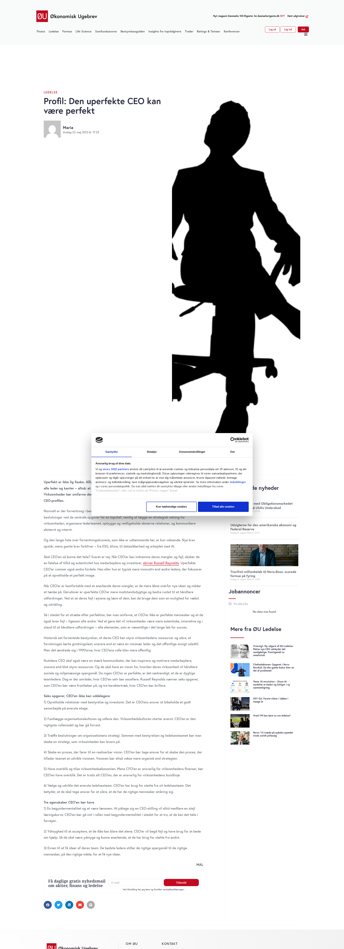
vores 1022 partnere (116, 469)
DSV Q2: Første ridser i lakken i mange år (270, 700)
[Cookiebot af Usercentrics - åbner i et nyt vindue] (233, 440)
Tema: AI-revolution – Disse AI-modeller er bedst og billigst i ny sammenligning (271, 684)
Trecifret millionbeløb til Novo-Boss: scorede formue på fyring (263, 574)
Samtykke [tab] (111, 451)
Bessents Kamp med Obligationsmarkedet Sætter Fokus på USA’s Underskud (261, 505)
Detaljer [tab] (152, 451)
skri (145, 563)
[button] (306, 34)
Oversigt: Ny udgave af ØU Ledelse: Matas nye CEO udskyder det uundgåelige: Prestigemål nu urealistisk (273, 650)
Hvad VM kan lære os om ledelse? (272, 715)
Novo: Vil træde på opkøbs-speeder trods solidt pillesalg (273, 734)
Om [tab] (232, 451)
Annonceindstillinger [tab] (192, 451)
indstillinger (238, 482)
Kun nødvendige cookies (171, 506)
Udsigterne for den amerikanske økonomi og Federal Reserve (263, 527)
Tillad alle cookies (223, 506)
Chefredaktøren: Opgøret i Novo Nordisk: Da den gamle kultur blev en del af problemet (273, 667)
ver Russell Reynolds (163, 563)
